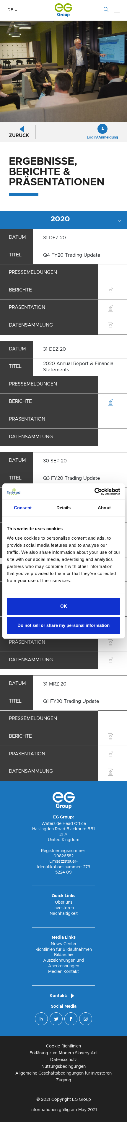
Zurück (19, 135)
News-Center (63, 944)
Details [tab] (63, 507)
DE (10, 10)
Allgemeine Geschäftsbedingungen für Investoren (63, 1073)
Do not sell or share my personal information (63, 625)
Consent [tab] (23, 507)
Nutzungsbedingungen (63, 1067)
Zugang (63, 1080)
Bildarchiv (63, 955)
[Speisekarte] (117, 10)
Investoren (63, 908)
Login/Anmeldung (102, 137)
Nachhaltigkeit (64, 914)
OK (63, 606)
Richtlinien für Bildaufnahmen (63, 950)
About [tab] (104, 507)
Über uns (63, 902)
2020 (60, 219)
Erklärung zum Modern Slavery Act (64, 1053)
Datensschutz (63, 1060)
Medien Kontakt (63, 972)
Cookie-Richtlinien (63, 1046)
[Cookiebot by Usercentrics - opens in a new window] (94, 491)
